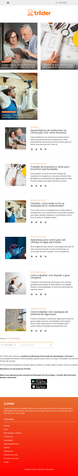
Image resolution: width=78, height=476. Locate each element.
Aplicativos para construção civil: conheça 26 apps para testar (48, 241)
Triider (6, 462)
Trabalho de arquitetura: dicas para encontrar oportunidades (57, 65)
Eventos (7, 447)
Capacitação (8, 440)
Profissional (5, 62)
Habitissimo (8, 451)
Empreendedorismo (11, 444)
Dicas (6, 429)
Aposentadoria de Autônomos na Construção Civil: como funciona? (18, 65)
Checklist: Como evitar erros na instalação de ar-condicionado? (17, 116)
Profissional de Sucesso (49, 62)
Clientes (7, 426)
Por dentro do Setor (11, 458)
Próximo (16, 338)
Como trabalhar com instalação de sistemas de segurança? (49, 313)
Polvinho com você (11, 455)
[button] (8, 2)
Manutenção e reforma (12, 433)
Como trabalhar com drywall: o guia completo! (50, 276)
